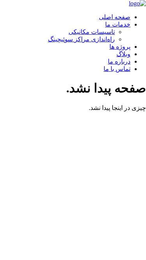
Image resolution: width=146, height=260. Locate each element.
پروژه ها (119, 46)
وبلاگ (123, 54)
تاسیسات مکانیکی (92, 31)
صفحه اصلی (114, 17)
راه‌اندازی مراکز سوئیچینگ (81, 39)
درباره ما (119, 61)
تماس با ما (117, 68)
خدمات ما (117, 24)
